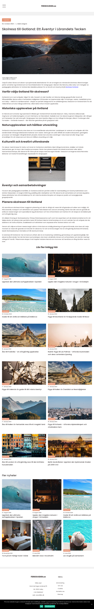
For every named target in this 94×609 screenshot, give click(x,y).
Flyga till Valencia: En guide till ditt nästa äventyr (22, 389)
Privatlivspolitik (49, 606)
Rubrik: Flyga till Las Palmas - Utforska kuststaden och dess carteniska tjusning (68, 353)
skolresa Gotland (72, 87)
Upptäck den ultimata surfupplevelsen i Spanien (22, 282)
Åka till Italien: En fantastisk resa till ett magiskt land (23, 424)
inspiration (6, 20)
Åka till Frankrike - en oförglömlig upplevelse (20, 352)
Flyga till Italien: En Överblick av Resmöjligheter (67, 389)
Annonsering (60, 583)
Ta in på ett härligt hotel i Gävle (15, 556)
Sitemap (60, 594)
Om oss (60, 586)
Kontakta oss (60, 591)
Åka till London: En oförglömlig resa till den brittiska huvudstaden (23, 463)
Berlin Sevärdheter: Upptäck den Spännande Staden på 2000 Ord (69, 463)
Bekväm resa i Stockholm (43, 556)
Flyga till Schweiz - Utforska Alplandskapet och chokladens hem (67, 425)
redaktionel (51, 311)
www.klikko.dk (40, 595)
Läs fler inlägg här (47, 247)
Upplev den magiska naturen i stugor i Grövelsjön (68, 282)
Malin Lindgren (22, 23)
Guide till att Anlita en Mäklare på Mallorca (19, 317)
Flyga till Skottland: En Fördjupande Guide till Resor (68, 317)
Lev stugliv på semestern (73, 556)
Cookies (60, 588)
